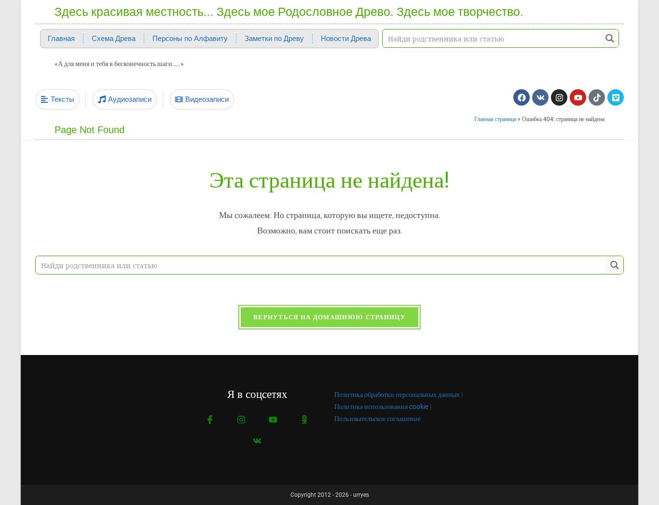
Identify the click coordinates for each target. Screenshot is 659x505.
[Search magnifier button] (609, 38)
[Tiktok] (597, 97)
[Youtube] (578, 97)
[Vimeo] (615, 97)
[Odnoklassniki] (304, 419)
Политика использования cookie (381, 406)
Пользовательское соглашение (377, 419)
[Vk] (540, 97)
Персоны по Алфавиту (190, 38)
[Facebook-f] (210, 419)
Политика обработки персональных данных (397, 394)
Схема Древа (114, 38)
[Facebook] (521, 97)
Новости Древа (346, 38)
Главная (61, 38)
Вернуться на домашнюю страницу (329, 317)
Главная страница (495, 119)
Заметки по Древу (274, 38)
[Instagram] (559, 97)
